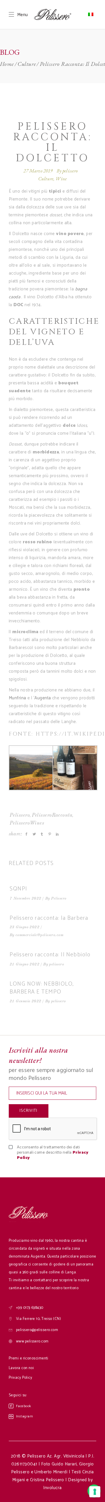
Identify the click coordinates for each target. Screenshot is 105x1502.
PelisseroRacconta (52, 815)
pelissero (70, 170)
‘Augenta (42, 698)
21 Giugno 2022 (24, 964)
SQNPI (18, 888)
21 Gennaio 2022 (25, 1001)
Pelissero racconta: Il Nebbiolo (50, 954)
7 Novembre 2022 (25, 898)
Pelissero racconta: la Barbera (49, 918)
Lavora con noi (21, 1368)
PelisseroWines (27, 823)
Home (7, 64)
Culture (27, 64)
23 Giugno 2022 (24, 927)
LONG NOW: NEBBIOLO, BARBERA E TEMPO (42, 987)
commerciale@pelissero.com (39, 935)
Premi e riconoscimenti (28, 1358)
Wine (61, 178)
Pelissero (20, 815)
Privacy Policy (20, 1378)
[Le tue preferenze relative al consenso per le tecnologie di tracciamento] (94, 1491)
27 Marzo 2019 (37, 170)
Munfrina (17, 698)
